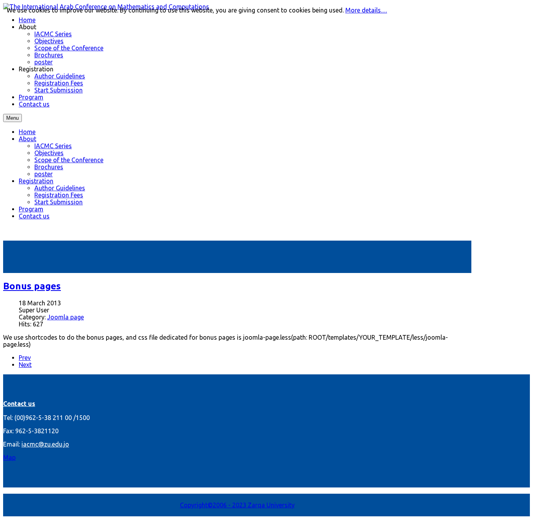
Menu (12, 118)
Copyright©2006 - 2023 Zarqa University (237, 505)
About (27, 138)
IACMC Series (53, 145)
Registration (36, 180)
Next (25, 364)
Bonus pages (32, 286)
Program (31, 209)
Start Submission (58, 202)
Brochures (48, 166)
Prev (25, 357)
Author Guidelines (59, 187)
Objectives (49, 152)
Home (27, 131)
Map (9, 457)
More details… (366, 10)
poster (43, 173)
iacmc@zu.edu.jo (45, 444)
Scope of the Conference (68, 159)
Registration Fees (58, 194)
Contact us (34, 216)
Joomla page (65, 317)
